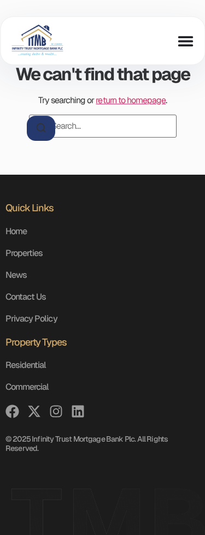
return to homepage (131, 100)
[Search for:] (103, 126)
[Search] (41, 128)
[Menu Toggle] (185, 41)
